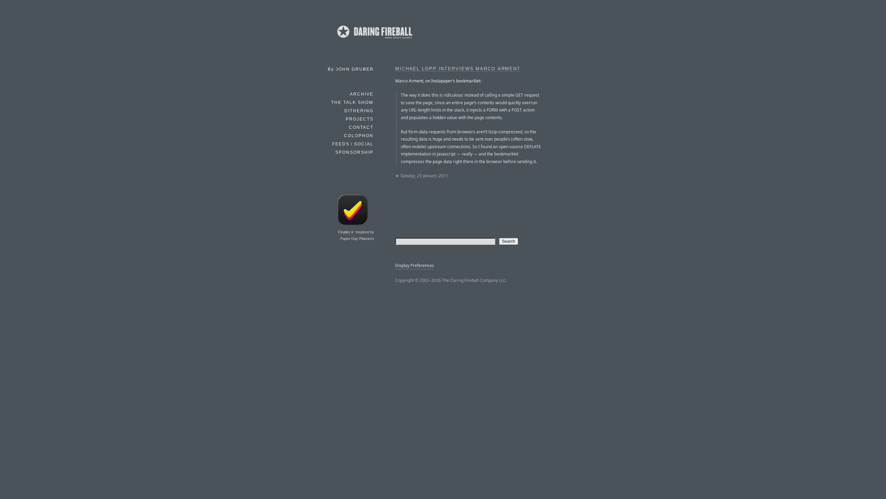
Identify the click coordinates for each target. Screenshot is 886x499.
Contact (361, 127)
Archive (361, 94)
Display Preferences (414, 265)
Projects (359, 119)
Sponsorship (354, 152)
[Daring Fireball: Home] (374, 40)
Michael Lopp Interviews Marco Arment (458, 68)
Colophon (358, 135)
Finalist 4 (345, 232)
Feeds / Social (352, 144)
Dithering (358, 110)
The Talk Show (352, 102)
